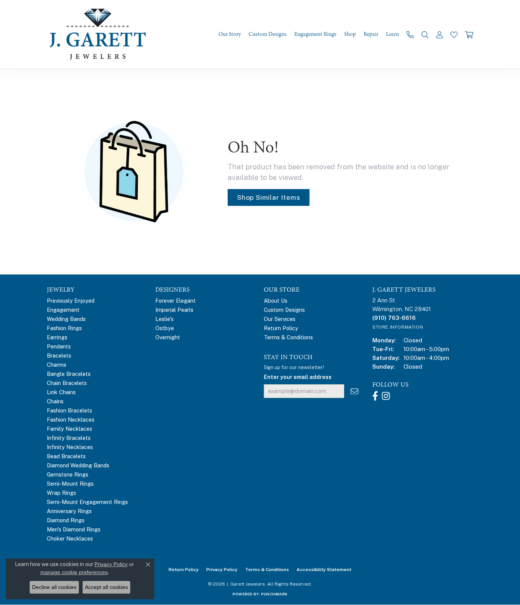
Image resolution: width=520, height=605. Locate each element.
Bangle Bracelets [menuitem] (69, 374)
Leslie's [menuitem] (164, 319)
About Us (275, 300)
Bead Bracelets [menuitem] (66, 456)
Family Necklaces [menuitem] (69, 428)
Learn (392, 34)
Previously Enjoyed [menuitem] (70, 300)
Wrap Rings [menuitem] (61, 492)
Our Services (279, 319)
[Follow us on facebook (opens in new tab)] (375, 396)
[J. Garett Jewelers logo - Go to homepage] (100, 34)
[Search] (425, 34)
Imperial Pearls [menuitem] (174, 310)
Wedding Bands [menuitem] (66, 319)
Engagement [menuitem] (63, 310)
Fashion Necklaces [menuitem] (70, 419)
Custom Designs (268, 34)
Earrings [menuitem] (57, 337)
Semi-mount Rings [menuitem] (70, 483)
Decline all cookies (54, 587)
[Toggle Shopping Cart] (469, 34)
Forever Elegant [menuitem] (175, 300)
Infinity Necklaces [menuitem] (70, 447)
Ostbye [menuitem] (164, 328)
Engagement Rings (315, 34)
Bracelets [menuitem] (59, 355)
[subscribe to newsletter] (354, 391)
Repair (371, 34)
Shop (350, 34)
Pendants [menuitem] (59, 346)
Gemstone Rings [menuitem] (67, 474)
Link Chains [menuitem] (61, 392)
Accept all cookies (106, 587)
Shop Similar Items (268, 197)
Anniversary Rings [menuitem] (69, 511)
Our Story (230, 34)
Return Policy (281, 328)
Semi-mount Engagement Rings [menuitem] (87, 502)
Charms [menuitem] (56, 364)
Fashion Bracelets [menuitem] (69, 410)
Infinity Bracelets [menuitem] (69, 438)
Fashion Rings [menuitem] (64, 328)
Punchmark (274, 594)
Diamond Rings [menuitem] (66, 520)
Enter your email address (298, 377)
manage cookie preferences (74, 572)
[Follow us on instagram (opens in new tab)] (386, 396)
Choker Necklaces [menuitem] (70, 538)
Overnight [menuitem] (167, 337)
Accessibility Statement (324, 569)
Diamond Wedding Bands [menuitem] (78, 465)
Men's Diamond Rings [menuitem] (73, 529)
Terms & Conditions (288, 337)
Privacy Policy (222, 569)
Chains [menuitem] (55, 401)
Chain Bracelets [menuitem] (67, 383)
